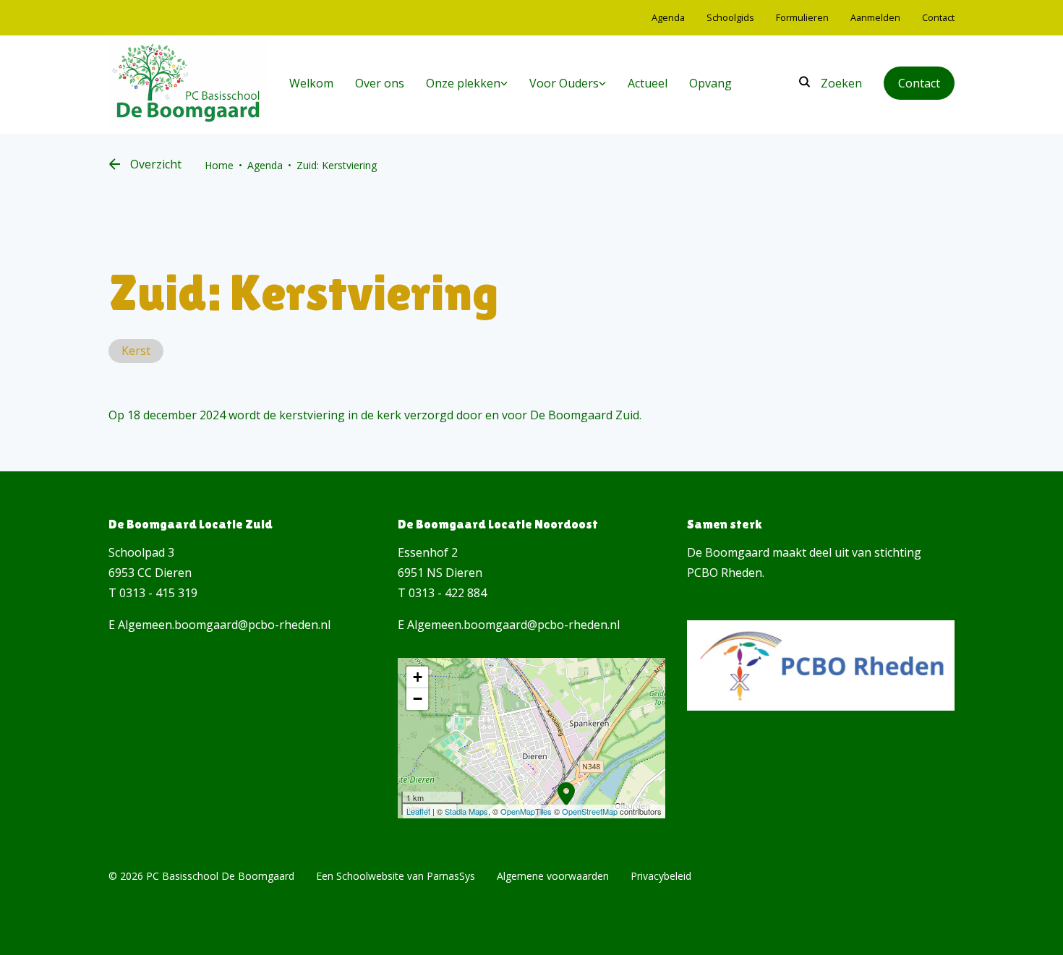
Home (219, 165)
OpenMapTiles (526, 811)
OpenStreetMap (590, 811)
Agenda (265, 165)
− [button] (417, 699)
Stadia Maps (466, 811)
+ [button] (417, 677)
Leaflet (418, 811)
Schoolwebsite (370, 876)
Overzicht (156, 164)
